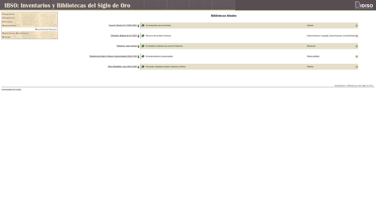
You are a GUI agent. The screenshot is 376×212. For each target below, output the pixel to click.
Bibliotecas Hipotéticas (15, 33)
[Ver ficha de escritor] (138, 25)
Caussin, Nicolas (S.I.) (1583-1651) (123, 25)
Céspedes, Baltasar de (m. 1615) (124, 36)
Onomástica (8, 18)
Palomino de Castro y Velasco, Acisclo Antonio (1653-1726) (113, 56)
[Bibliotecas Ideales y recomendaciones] (356, 25)
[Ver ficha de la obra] (142, 25)
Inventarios (8, 14)
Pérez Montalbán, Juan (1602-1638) (122, 67)
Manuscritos (9, 25)
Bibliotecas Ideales (46, 29)
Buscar (6, 37)
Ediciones (7, 21)
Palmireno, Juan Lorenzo (127, 46)
